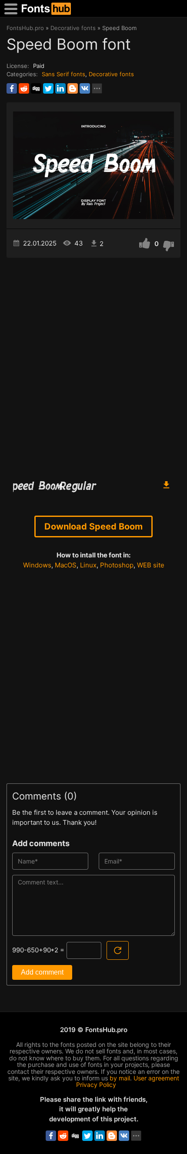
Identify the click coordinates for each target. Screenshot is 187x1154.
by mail (120, 1078)
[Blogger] (72, 88)
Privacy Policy (96, 1084)
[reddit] (24, 88)
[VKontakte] (85, 88)
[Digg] (36, 88)
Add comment (42, 972)
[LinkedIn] (60, 88)
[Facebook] (12, 88)
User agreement (156, 1078)
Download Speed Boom (93, 526)
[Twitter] (48, 88)
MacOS (66, 565)
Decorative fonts (111, 74)
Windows (37, 565)
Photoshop (117, 565)
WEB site (150, 565)
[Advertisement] (93, 364)
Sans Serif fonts (63, 74)
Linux (88, 565)
